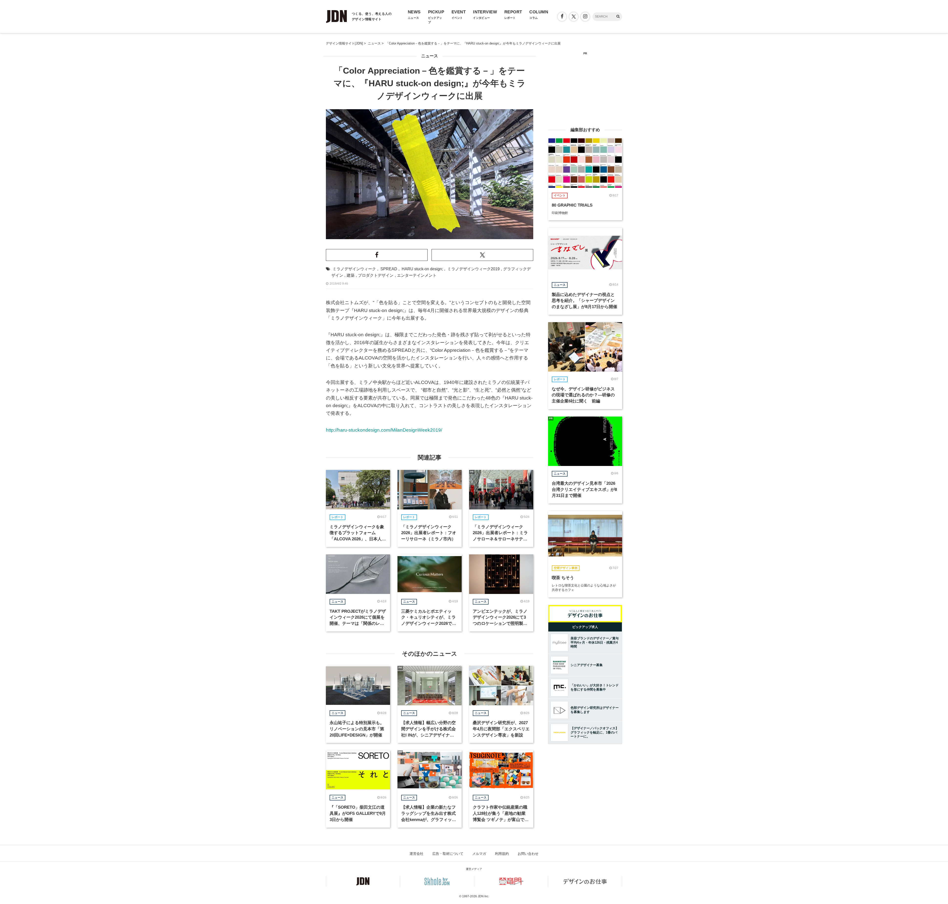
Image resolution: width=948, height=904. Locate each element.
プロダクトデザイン (376, 275)
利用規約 (502, 854)
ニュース (429, 56)
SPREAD (388, 269)
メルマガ (479, 854)
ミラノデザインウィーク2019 (473, 269)
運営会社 (416, 854)
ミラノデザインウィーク (354, 269)
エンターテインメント (416, 275)
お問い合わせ (528, 854)
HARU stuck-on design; (422, 269)
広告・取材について (447, 854)
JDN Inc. (483, 896)
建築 (351, 275)
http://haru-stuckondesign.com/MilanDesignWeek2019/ (384, 430)
